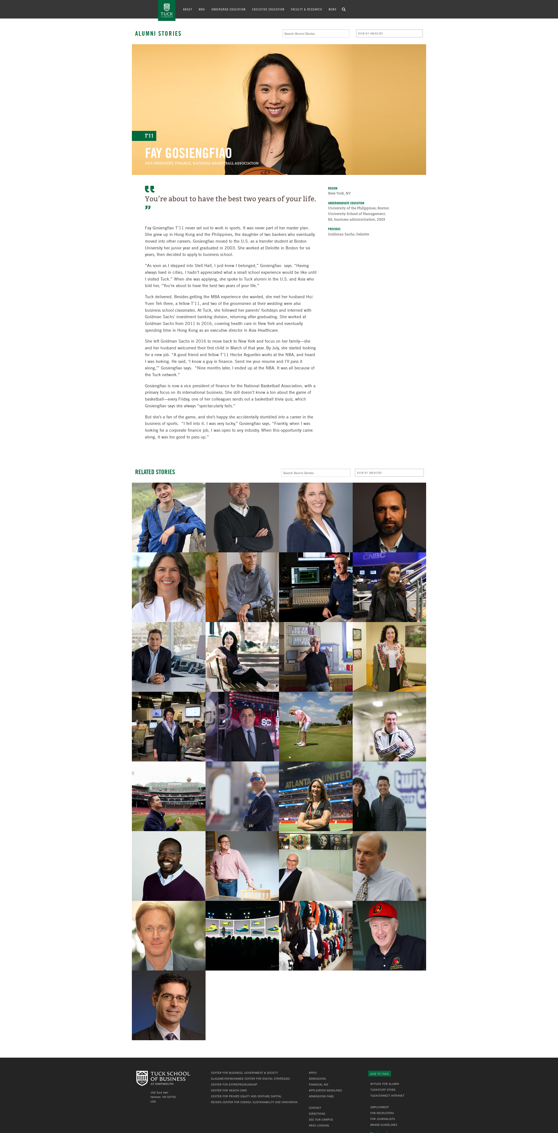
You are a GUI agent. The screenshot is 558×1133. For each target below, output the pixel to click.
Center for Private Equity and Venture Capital (246, 1096)
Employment (379, 1107)
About (187, 9)
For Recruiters (382, 1113)
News (333, 9)
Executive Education (268, 9)
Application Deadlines (325, 1090)
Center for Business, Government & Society (244, 1072)
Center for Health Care (229, 1090)
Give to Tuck (379, 1074)
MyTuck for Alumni (384, 1084)
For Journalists (382, 1119)
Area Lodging (319, 1125)
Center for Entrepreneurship (234, 1084)
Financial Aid (318, 1084)
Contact (315, 1107)
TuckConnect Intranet (387, 1095)
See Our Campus (321, 1119)
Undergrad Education (228, 9)
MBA (202, 9)
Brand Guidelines (383, 1124)
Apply (313, 1072)
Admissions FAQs (321, 1096)
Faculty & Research (306, 9)
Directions (317, 1113)
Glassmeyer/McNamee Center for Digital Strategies (250, 1078)
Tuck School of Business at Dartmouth (166, 10)
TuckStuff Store (383, 1089)
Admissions (317, 1078)
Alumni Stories (158, 33)
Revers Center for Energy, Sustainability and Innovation (254, 1102)
